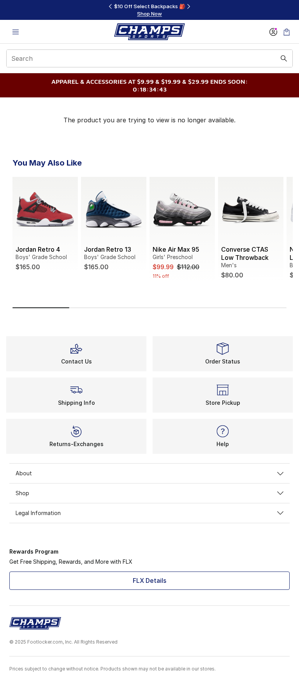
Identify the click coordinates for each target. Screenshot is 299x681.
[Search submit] (283, 58)
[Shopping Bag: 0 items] (286, 32)
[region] (149, 10)
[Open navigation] (15, 32)
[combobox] (149, 58)
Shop (22, 493)
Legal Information (38, 513)
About (24, 473)
